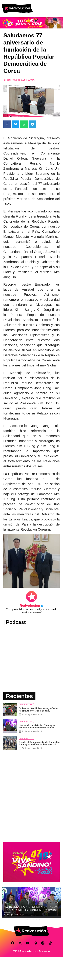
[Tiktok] (50, 943)
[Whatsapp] (35, 943)
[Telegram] (42, 943)
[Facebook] (12, 943)
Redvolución (31, 605)
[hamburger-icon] (57, 8)
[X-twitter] (20, 943)
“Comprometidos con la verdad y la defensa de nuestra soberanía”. (31, 611)
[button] (24, 919)
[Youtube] (27, 943)
